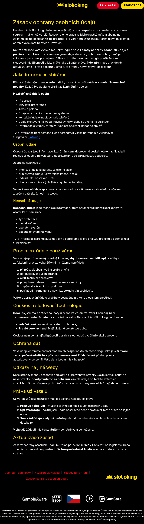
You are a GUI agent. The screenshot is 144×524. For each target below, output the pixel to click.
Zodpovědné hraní (76, 472)
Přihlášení (108, 5)
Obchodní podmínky (18, 472)
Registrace (132, 5)
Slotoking (34, 137)
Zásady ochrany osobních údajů (47, 478)
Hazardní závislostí (47, 472)
